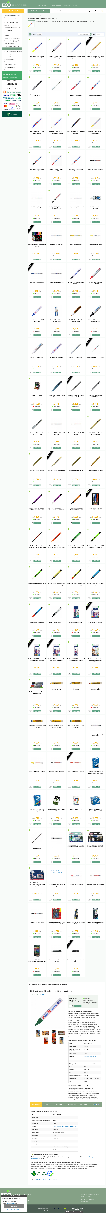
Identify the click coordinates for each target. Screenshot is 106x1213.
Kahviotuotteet (7, 30)
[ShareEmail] (93, 1104)
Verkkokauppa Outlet (9, 54)
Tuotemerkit (7, 62)
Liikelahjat (6, 35)
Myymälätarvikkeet (8, 59)
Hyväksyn (14, 1206)
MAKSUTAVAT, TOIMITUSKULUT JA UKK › (90, 1194)
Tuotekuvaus (48, 1104)
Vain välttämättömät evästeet (14, 1209)
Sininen (86, 1056)
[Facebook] (98, 1104)
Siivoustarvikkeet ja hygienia (11, 41)
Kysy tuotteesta (84, 1104)
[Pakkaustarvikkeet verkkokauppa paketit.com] (60, 1209)
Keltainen (93, 1056)
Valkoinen (86, 1058)
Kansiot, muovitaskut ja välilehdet (9, 19)
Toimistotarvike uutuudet (10, 70)
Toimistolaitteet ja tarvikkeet (11, 46)
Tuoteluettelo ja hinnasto (10, 64)
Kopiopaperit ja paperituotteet (11, 15)
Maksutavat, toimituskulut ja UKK (74, 1211)
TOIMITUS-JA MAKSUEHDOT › (87, 1199)
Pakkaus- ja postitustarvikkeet (11, 38)
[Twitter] (96, 1104)
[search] (65, 10)
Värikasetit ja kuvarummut (10, 22)
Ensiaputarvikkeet (8, 25)
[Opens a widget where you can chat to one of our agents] (100, 1210)
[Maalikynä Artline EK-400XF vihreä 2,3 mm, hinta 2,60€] (48, 1012)
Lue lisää (94, 1004)
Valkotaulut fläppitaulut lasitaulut (12, 51)
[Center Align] (30, 34)
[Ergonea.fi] (77, 1209)
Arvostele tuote (72, 1104)
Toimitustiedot (60, 1104)
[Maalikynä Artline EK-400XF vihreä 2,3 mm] (61, 1033)
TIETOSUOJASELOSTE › (86, 1197)
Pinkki (95, 1058)
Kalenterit (6, 33)
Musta (89, 1056)
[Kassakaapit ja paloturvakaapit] (42, 1209)
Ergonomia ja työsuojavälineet (11, 28)
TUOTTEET (14, 11)
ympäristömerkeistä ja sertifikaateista (46, 1179)
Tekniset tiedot (36, 1104)
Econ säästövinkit (11, 67)
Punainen (91, 1058)
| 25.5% (77, 998)
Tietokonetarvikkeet (9, 43)
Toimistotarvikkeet (8, 49)
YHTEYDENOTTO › (85, 1201)
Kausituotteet (7, 57)
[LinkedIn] (95, 1104)
